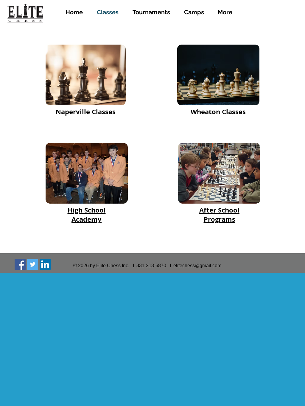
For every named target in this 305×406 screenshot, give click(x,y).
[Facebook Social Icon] (20, 264)
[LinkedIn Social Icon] (45, 264)
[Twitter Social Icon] (32, 264)
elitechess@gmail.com (197, 265)
